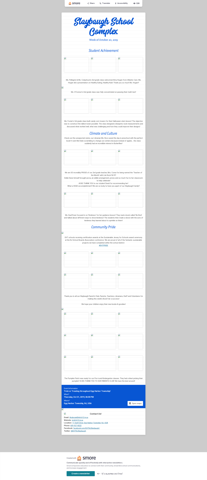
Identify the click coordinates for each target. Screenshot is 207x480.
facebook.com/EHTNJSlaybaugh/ (86, 428)
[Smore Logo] (74, 3)
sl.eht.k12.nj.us (77, 420)
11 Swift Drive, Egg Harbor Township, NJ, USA (90, 423)
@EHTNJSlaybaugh (78, 431)
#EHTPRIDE (103, 245)
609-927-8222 (75, 426)
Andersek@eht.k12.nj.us (78, 417)
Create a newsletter (81, 473)
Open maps (135, 403)
